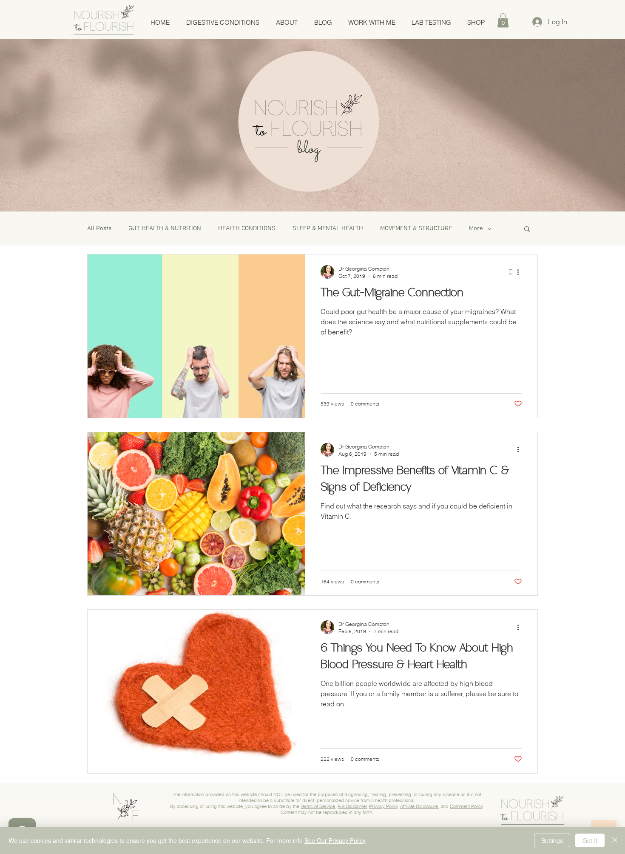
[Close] (615, 840)
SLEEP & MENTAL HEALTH (328, 228)
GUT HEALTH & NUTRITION (164, 228)
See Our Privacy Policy (335, 840)
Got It (589, 840)
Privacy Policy (383, 806)
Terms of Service (318, 806)
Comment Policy (466, 806)
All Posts (99, 228)
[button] (503, 20)
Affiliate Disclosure (419, 806)
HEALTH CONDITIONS (247, 228)
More (476, 228)
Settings (552, 840)
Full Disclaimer (352, 806)
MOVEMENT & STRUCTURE (416, 228)
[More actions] (521, 272)
